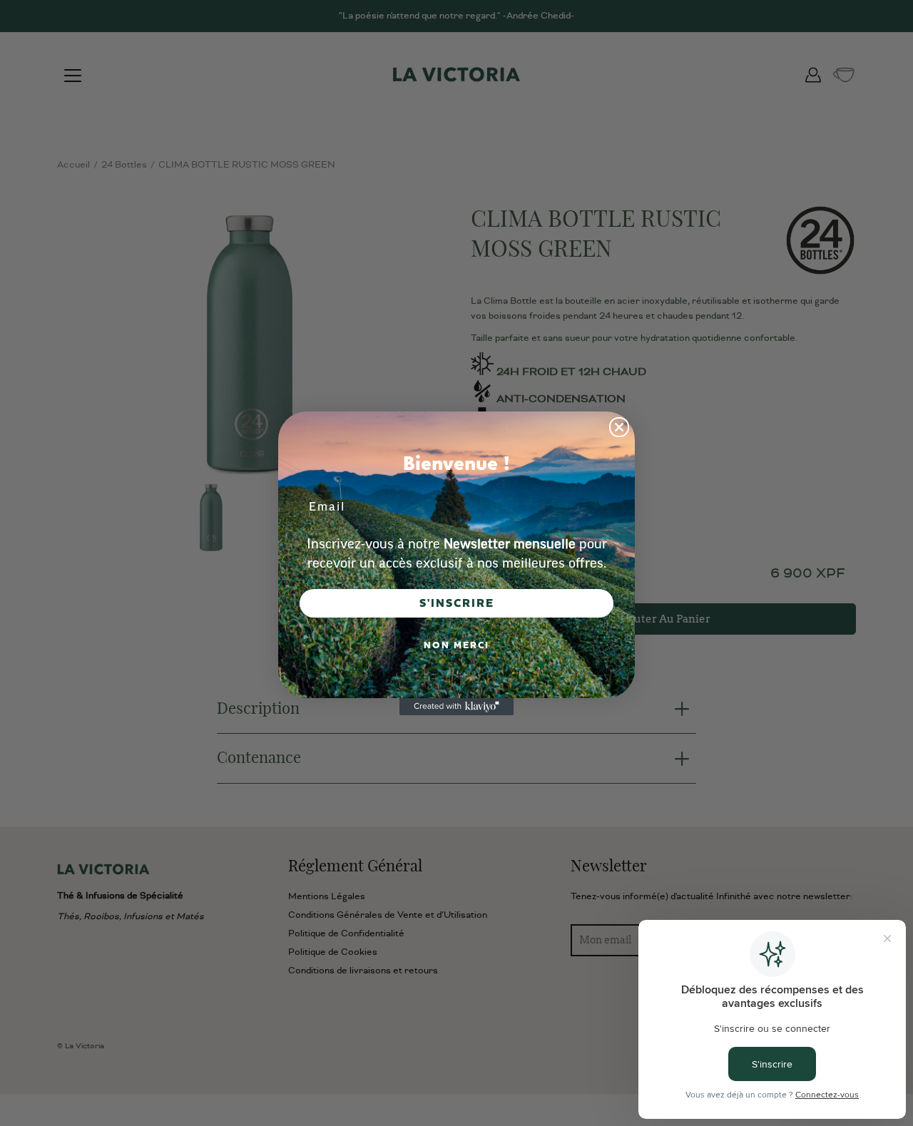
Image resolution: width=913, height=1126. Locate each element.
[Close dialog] (619, 427)
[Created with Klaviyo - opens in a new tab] (456, 706)
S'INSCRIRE (456, 603)
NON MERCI (456, 645)
